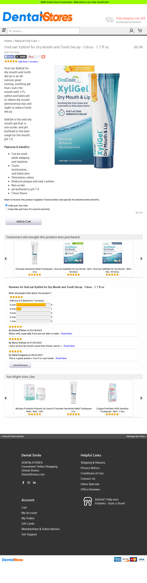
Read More (66, 333)
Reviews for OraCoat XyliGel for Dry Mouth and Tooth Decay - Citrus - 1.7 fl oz (56, 287)
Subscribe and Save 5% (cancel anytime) (29, 209)
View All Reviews (20, 365)
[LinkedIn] (34, 483)
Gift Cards (28, 524)
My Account (29, 513)
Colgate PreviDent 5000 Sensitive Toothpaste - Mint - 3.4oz (112, 410)
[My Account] (131, 31)
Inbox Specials (90, 484)
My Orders (28, 518)
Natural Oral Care (26, 41)
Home (8, 41)
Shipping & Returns (93, 463)
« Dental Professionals (12, 436)
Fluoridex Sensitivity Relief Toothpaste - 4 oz (35, 270)
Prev (5, 258)
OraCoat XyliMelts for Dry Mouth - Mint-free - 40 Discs (112, 270)
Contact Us (88, 479)
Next (141, 258)
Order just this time (18, 205)
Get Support (29, 534)
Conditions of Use (92, 473)
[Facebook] (23, 483)
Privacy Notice (90, 468)
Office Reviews (90, 489)
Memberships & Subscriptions (41, 529)
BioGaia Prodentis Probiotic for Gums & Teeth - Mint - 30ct (35, 410)
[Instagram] (28, 483)
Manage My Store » (137, 436)
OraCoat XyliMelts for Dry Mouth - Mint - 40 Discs (73, 270)
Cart (24, 507)
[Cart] (140, 31)
